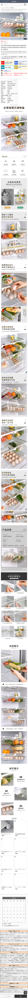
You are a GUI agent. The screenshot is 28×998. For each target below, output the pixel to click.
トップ (2, 7)
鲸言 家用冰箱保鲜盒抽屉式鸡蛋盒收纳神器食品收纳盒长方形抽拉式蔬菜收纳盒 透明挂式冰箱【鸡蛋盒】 (14, 10)
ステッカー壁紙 (9, 7)
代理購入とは (7, 71)
